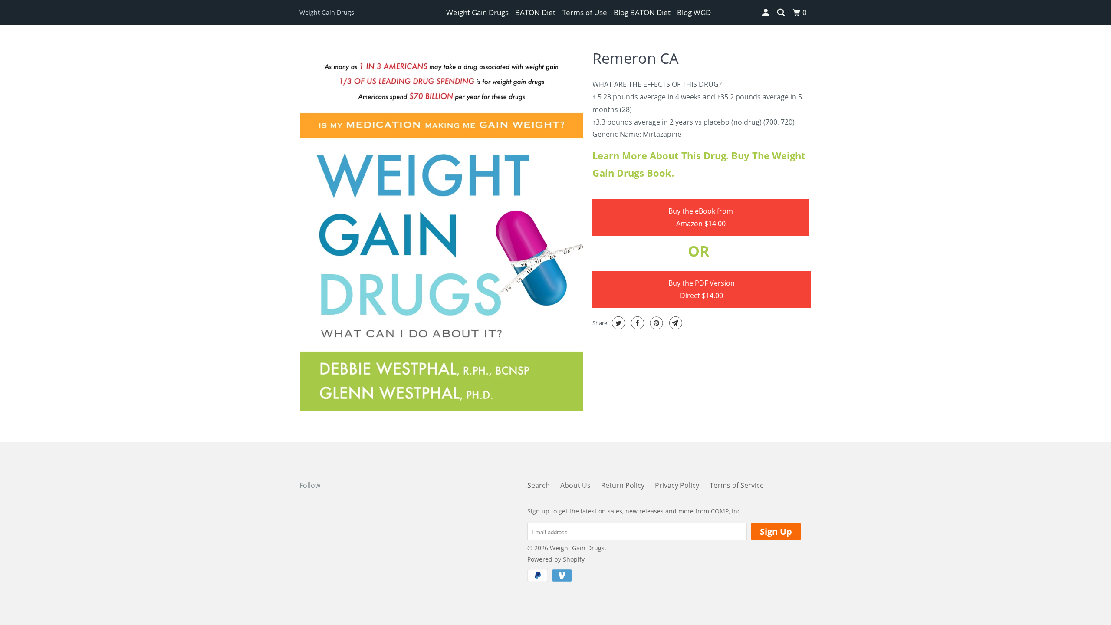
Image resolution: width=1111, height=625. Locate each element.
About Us (575, 485)
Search (538, 485)
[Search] (782, 12)
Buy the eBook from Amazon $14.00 (700, 217)
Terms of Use (584, 12)
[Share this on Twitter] (617, 322)
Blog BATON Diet (642, 12)
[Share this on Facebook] (636, 322)
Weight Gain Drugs (326, 12)
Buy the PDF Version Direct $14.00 (701, 289)
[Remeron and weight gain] (441, 227)
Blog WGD (694, 12)
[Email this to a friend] (674, 322)
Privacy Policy (677, 485)
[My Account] (766, 12)
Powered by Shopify (556, 559)
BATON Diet (535, 12)
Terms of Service (737, 485)
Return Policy (622, 485)
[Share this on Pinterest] (655, 322)
